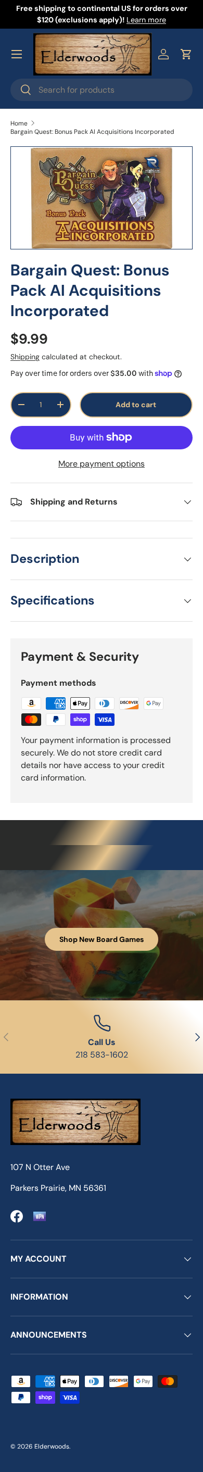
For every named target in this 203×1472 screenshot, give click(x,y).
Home (19, 123)
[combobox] (101, 90)
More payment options (101, 463)
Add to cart (136, 404)
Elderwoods (51, 1446)
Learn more (146, 19)
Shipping (25, 356)
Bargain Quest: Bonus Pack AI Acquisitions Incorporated (92, 132)
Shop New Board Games (101, 939)
